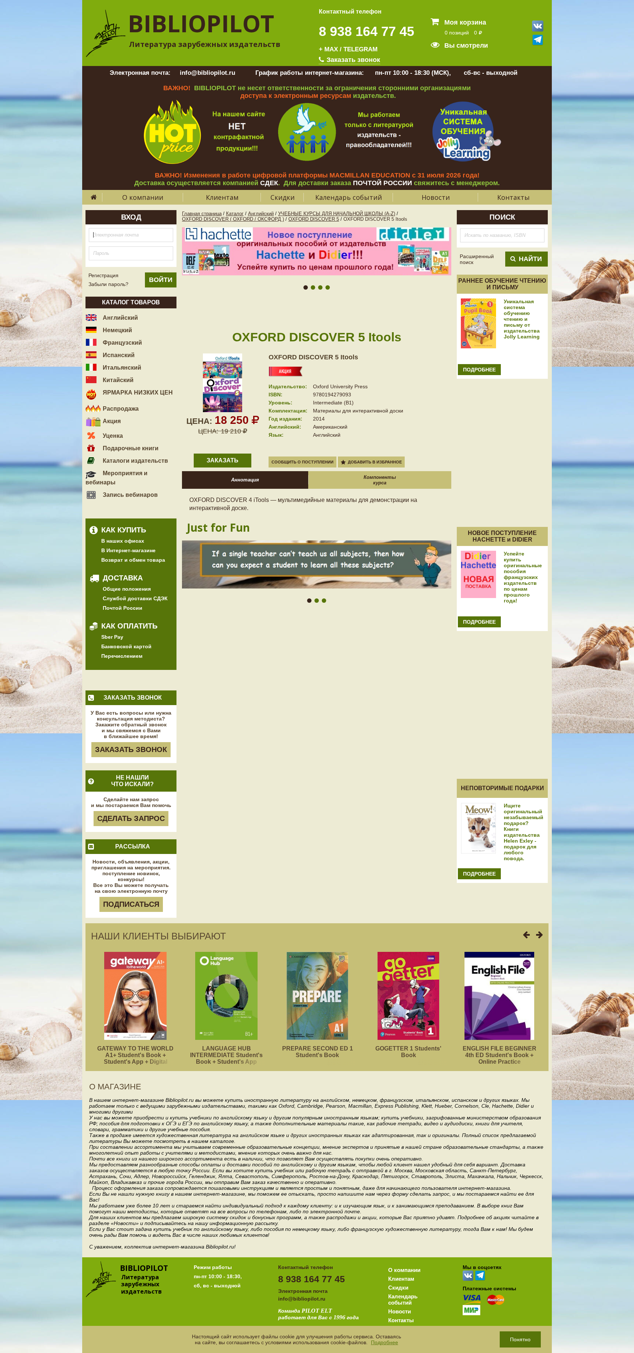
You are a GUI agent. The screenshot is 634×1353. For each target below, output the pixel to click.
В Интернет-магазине (128, 550)
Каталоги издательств (134, 461)
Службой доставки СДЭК (135, 598)
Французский (121, 343)
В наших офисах (122, 541)
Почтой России (122, 608)
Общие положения (127, 589)
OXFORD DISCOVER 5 (313, 219)
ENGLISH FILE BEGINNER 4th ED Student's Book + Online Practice (499, 1055)
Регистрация (103, 275)
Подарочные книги (129, 448)
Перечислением (121, 656)
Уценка (112, 436)
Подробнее (384, 1342)
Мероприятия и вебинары (116, 477)
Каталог (235, 213)
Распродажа (120, 409)
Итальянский (121, 367)
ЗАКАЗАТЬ (222, 460)
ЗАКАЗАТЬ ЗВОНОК (131, 749)
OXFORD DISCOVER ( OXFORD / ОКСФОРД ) (233, 219)
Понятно (520, 1339)
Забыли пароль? (108, 284)
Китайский (117, 380)
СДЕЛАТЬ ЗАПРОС (131, 818)
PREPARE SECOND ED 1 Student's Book (317, 1051)
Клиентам (222, 197)
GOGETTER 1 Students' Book (408, 1051)
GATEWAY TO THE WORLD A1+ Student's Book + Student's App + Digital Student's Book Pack (135, 1058)
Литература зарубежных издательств (204, 44)
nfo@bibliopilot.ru (302, 1299)
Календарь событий (348, 197)
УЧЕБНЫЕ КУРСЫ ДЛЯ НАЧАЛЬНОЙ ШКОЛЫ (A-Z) (336, 213)
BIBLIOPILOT (201, 23)
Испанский (118, 355)
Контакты (513, 197)
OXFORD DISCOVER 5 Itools (313, 357)
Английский (119, 318)
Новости (436, 197)
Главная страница (202, 213)
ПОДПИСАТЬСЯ (131, 904)
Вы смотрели (465, 45)
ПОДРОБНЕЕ (479, 370)
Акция (111, 421)
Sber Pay (112, 637)
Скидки (282, 197)
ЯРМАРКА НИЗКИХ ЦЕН (137, 392)
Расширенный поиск (477, 259)
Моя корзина (464, 22)
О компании (142, 197)
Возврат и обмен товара (133, 560)
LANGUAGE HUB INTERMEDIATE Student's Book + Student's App (226, 1055)
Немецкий (116, 330)
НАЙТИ (530, 259)
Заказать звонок (352, 59)
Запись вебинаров (129, 495)
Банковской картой (126, 646)
